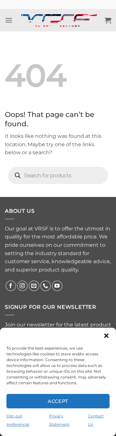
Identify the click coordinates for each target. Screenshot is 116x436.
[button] (106, 336)
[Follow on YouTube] (57, 285)
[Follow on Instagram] (22, 285)
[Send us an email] (34, 285)
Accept (58, 401)
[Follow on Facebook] (10, 285)
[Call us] (45, 285)
